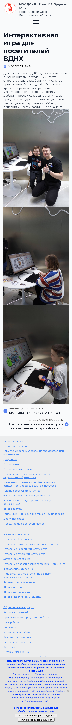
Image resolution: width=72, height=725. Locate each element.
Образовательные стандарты (21, 469)
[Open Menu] (36, 22)
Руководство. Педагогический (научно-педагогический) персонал (27, 476)
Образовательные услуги (18, 607)
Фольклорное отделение (18, 568)
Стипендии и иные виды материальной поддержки (34, 513)
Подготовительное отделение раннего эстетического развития (27, 575)
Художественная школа (19, 582)
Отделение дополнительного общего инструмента (34, 563)
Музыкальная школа (16, 534)
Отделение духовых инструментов (24, 553)
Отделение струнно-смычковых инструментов (31, 544)
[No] (67, 690)
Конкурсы (9, 647)
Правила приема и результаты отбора (26, 617)
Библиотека (10, 627)
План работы (11, 622)
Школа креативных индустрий (23, 596)
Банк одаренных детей (17, 642)
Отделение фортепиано (18, 539)
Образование (11, 464)
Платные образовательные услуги (23, 490)
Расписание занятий (15, 612)
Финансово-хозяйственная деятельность (28, 495)
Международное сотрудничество (24, 523)
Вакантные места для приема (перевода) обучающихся (28, 502)
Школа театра (12, 508)
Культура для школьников (18, 637)
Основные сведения (15, 446)
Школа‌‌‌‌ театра (12, 587)
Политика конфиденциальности (36, 719)
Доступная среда (13, 518)
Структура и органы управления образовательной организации (33, 452)
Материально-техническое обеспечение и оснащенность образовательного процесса (29, 484)
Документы (10, 459)
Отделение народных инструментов (25, 548)
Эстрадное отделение (16, 558)
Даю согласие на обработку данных (36, 715)
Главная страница (13, 441)
